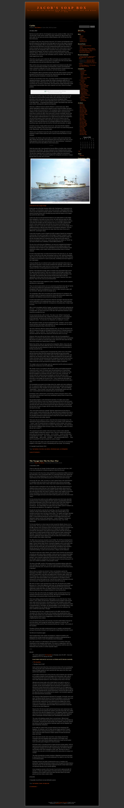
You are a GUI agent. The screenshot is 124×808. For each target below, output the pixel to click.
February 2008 (83, 131)
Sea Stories (38, 27)
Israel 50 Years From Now (85, 45)
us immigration (64, 449)
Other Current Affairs (85, 77)
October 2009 (83, 112)
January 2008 (83, 133)
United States (84, 78)
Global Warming (84, 86)
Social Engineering (84, 90)
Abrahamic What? (91, 60)
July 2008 (82, 127)
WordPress (58, 803)
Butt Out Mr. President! (85, 52)
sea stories (47, 449)
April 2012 (82, 104)
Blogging (83, 99)
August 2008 (83, 126)
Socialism (83, 96)
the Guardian (48, 655)
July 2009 (82, 115)
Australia (83, 71)
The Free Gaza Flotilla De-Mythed (87, 48)
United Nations (84, 89)
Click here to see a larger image (38, 205)
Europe (82, 73)
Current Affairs (83, 70)
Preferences (81, 158)
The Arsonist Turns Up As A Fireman (87, 66)
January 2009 (83, 122)
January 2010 (83, 108)
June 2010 (82, 106)
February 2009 (83, 121)
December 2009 (83, 110)
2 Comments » (33, 786)
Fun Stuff (82, 82)
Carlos (32, 25)
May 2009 (82, 118)
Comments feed (83, 40)
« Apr (79, 151)
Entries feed (82, 38)
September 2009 (83, 114)
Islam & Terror (84, 74)
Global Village (83, 84)
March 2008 (82, 130)
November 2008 (83, 125)
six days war (46, 783)
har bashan (36, 449)
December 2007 (83, 134)
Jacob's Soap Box (62, 8)
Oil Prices (83, 81)
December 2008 (83, 123)
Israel (36, 463)
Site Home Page (81, 31)
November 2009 (83, 111)
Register (82, 35)
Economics (82, 80)
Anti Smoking (84, 92)
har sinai (41, 449)
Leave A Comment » (35, 452)
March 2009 (82, 119)
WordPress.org (83, 41)
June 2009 (82, 116)
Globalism (83, 88)
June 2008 (82, 129)
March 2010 (82, 107)
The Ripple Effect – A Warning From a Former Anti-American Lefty (87, 50)
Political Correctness (85, 94)
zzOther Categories (84, 97)
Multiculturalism (84, 93)
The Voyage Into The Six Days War (44, 461)
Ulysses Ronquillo (63, 802)
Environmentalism (85, 85)
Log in (81, 37)
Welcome (82, 155)
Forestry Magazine (84, 65)
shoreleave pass (55, 449)
